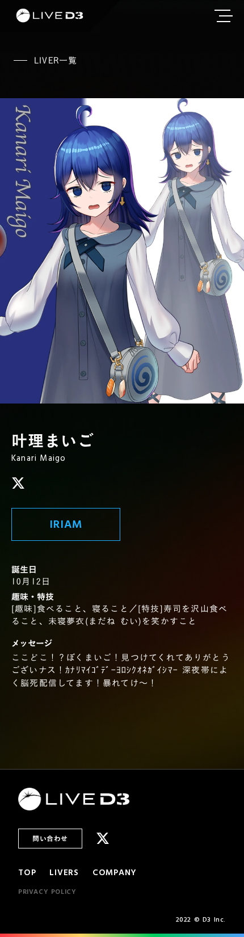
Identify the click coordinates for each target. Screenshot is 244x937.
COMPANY (114, 873)
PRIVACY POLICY (47, 892)
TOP (27, 873)
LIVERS (64, 873)
